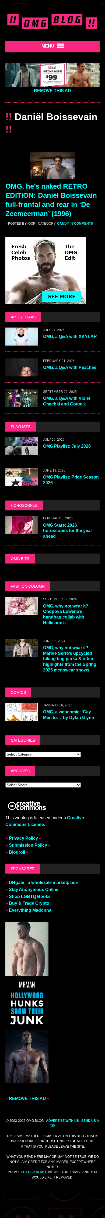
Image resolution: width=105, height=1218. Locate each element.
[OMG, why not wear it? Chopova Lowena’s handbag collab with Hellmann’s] (21, 611)
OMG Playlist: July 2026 (67, 446)
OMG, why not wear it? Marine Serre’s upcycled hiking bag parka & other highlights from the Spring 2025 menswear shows (69, 658)
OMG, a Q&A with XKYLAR (70, 336)
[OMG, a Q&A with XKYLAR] (21, 342)
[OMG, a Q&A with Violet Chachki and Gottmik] (21, 403)
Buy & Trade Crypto (29, 903)
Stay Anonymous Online (33, 889)
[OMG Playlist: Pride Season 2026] (21, 482)
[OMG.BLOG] (52, 20)
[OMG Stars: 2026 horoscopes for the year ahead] (21, 530)
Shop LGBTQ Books (30, 896)
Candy (63, 223)
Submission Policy (28, 845)
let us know (32, 1172)
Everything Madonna (30, 910)
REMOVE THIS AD (52, 90)
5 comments (82, 223)
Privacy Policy (23, 838)
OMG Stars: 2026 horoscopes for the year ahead (67, 531)
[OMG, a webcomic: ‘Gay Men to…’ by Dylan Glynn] (21, 717)
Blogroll (17, 852)
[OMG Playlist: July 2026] (21, 452)
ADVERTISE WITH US (62, 1121)
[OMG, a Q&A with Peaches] (21, 373)
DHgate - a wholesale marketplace (43, 882)
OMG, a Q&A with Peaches (69, 367)
